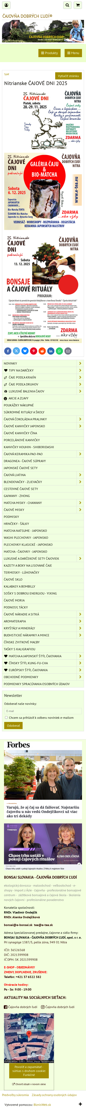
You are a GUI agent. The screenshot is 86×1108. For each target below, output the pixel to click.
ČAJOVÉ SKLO (13, 579)
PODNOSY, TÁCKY (16, 607)
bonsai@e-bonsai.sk (18, 925)
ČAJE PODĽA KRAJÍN (22, 377)
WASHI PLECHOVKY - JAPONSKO (26, 538)
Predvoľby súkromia (15, 1095)
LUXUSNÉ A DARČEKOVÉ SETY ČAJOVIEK (31, 558)
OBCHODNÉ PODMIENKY (21, 677)
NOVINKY (10, 363)
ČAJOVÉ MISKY (14, 510)
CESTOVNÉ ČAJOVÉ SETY (21, 489)
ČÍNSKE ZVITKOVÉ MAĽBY (22, 642)
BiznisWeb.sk (42, 1105)
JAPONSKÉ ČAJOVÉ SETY (21, 468)
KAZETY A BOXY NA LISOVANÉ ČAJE (28, 565)
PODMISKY (11, 517)
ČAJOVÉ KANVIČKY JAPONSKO (24, 426)
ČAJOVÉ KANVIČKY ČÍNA (20, 433)
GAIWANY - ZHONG (17, 496)
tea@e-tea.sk (43, 925)
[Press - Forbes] (43, 818)
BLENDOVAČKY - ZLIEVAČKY (23, 482)
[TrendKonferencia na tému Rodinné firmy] (43, 869)
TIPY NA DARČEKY (21, 370)
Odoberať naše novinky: (20, 704)
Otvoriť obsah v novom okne (30, 1084)
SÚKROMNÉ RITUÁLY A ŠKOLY (24, 412)
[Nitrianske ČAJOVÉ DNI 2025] (43, 342)
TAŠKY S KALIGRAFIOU (19, 649)
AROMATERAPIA (15, 621)
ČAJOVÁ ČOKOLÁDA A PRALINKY (25, 419)
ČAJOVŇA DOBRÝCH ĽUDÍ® (27, 16)
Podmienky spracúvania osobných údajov (37, 684)
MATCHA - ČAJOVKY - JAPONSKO (25, 552)
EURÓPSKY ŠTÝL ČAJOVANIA (28, 670)
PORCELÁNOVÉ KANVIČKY (22, 440)
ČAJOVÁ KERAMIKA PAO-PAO (23, 454)
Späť (6, 74)
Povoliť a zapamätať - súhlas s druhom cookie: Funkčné (29, 1071)
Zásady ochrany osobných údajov (54, 1095)
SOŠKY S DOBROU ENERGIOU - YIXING (30, 593)
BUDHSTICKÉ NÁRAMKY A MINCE (26, 635)
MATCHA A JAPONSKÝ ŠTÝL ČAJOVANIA (34, 656)
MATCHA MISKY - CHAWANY (23, 503)
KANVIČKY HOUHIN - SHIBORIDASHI (29, 447)
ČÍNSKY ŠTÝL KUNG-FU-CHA (28, 663)
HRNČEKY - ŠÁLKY (16, 524)
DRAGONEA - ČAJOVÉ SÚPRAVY (25, 461)
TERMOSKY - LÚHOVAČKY (21, 572)
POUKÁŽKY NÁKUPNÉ (19, 405)
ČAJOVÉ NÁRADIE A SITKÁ (21, 614)
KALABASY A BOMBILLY (19, 586)
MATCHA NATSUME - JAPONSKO (25, 531)
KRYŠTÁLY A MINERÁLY (19, 628)
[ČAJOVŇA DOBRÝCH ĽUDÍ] (43, 41)
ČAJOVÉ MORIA (14, 600)
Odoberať (13, 726)
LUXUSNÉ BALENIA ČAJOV (26, 391)
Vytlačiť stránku (68, 76)
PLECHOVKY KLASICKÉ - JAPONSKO (28, 545)
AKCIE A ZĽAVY (18, 398)
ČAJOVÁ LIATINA (15, 475)
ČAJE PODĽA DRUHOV (23, 384)
